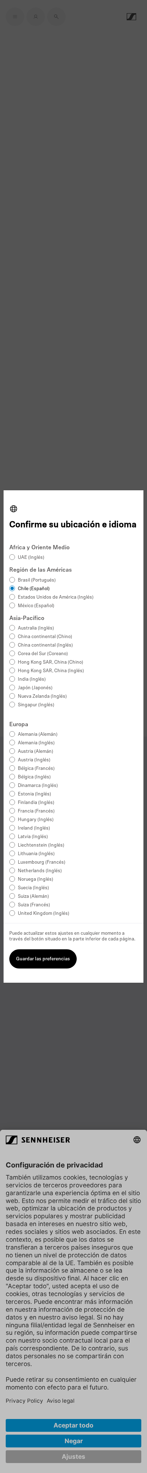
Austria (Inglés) (34, 760)
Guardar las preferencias (43, 959)
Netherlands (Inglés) (40, 871)
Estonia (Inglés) (34, 794)
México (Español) (36, 606)
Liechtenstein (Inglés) (41, 845)
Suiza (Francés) (34, 905)
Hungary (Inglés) (36, 820)
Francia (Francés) (36, 811)
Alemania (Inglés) (36, 743)
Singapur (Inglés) (36, 705)
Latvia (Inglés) (33, 837)
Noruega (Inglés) (35, 879)
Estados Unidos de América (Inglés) (55, 597)
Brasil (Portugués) (37, 580)
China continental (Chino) (45, 637)
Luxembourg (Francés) (41, 862)
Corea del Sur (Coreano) (43, 654)
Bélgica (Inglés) (34, 777)
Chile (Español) (34, 589)
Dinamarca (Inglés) (38, 785)
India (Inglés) (32, 679)
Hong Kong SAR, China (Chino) (50, 662)
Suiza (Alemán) (33, 896)
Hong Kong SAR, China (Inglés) (51, 671)
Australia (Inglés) (36, 628)
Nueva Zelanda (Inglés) (42, 696)
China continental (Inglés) (45, 645)
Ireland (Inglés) (34, 828)
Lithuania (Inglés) (36, 854)
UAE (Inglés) (31, 557)
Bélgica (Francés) (36, 768)
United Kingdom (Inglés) (43, 913)
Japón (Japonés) (35, 688)
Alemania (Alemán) (37, 734)
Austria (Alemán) (35, 751)
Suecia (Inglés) (33, 888)
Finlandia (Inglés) (36, 802)
